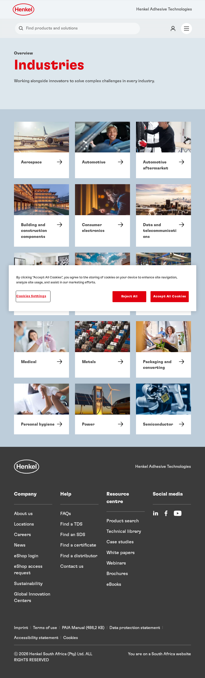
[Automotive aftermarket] (163, 150)
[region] (102, 288)
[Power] (102, 409)
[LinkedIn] (155, 513)
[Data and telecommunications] (163, 215)
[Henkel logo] (24, 9)
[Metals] (102, 349)
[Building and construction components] (41, 215)
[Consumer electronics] (102, 215)
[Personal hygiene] (41, 409)
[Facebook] (166, 513)
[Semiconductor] (163, 409)
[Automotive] (102, 150)
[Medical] (41, 349)
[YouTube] (178, 513)
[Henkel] (26, 467)
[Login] (173, 28)
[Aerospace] (41, 150)
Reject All (129, 296)
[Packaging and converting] (163, 349)
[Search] (22, 28)
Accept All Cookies (169, 296)
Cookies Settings (31, 296)
